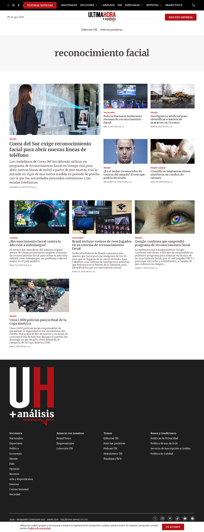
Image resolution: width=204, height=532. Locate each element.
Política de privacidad (39, 528)
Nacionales (109, 112)
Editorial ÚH (89, 29)
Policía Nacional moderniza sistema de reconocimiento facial (122, 119)
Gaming (13, 238)
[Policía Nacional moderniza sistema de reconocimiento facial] (125, 96)
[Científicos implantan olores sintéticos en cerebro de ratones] (173, 151)
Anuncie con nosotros (70, 433)
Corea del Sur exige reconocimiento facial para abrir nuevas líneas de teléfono (50, 149)
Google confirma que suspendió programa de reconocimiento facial (162, 243)
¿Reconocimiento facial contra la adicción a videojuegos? (35, 243)
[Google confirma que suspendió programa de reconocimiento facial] (165, 217)
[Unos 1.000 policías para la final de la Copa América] (39, 295)
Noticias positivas (111, 29)
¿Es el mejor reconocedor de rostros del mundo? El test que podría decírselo (124, 174)
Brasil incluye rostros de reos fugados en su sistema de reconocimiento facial (102, 245)
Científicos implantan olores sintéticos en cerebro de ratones (171, 174)
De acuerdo (173, 527)
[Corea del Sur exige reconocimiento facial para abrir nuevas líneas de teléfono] (55, 109)
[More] (96, 5)
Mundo (13, 139)
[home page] (102, 17)
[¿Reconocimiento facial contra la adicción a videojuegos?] (39, 217)
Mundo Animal (158, 168)
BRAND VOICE (173, 5)
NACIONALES (69, 5)
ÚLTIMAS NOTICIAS (40, 5)
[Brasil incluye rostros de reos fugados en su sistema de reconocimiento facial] (102, 217)
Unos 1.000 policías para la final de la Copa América (37, 321)
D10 (120, 5)
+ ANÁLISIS (108, 5)
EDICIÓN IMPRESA (181, 17)
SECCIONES (87, 5)
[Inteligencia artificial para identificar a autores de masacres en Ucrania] (173, 96)
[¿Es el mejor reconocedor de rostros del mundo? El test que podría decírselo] (125, 151)
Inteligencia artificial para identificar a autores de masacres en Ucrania (169, 119)
